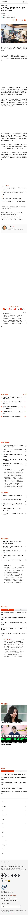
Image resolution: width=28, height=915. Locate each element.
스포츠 (3, 836)
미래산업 (5, 5)
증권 (3, 802)
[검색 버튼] (22, 1)
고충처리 (3, 903)
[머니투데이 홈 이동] (5, 862)
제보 (3, 849)
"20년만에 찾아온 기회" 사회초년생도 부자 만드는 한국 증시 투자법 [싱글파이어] (13, 743)
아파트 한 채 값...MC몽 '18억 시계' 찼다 (12, 499)
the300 (4, 806)
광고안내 (3, 900)
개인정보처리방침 (13, 895)
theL (3, 810)
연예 (3, 832)
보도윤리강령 (7, 903)
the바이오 (4, 814)
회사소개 (3, 895)
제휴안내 (7, 900)
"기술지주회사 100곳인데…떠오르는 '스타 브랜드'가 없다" (14, 774)
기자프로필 (4, 845)
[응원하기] (13, 226)
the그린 (3, 819)
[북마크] (25, 20)
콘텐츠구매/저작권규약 (14, 900)
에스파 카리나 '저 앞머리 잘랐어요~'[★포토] (11, 723)
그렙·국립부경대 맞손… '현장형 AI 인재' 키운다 (11, 788)
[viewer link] (25, 41)
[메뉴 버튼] (25, 1)
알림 (3, 853)
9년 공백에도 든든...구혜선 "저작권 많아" (12, 198)
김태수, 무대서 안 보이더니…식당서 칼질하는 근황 (14, 201)
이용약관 (15, 898)
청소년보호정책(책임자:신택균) (7, 898)
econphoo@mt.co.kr (12, 228)
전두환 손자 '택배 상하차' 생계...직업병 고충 (12, 495)
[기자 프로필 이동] (4, 228)
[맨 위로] (25, 909)
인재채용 (7, 895)
